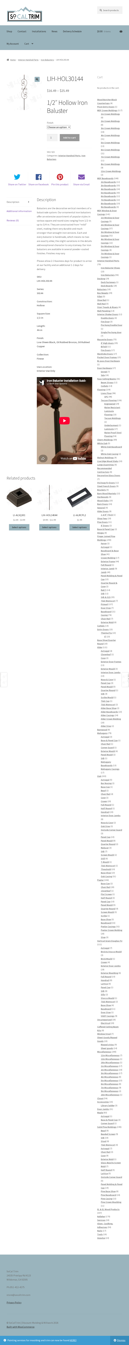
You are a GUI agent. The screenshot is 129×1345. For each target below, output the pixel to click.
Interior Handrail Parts (28, 59)
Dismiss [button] (121, 1340)
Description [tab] (13, 201)
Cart (26, 43)
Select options (19, 527)
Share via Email (81, 184)
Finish (50, 122)
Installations (39, 31)
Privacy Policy (14, 1302)
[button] (37, 79)
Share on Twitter (17, 184)
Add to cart (69, 137)
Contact (22, 31)
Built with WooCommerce (20, 1326)
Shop (9, 31)
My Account (13, 43)
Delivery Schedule (72, 31)
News (54, 31)
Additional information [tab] (19, 211)
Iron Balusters (47, 59)
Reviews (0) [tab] (13, 220)
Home (13, 59)
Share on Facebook (38, 184)
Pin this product (60, 184)
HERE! (73, 1340)
